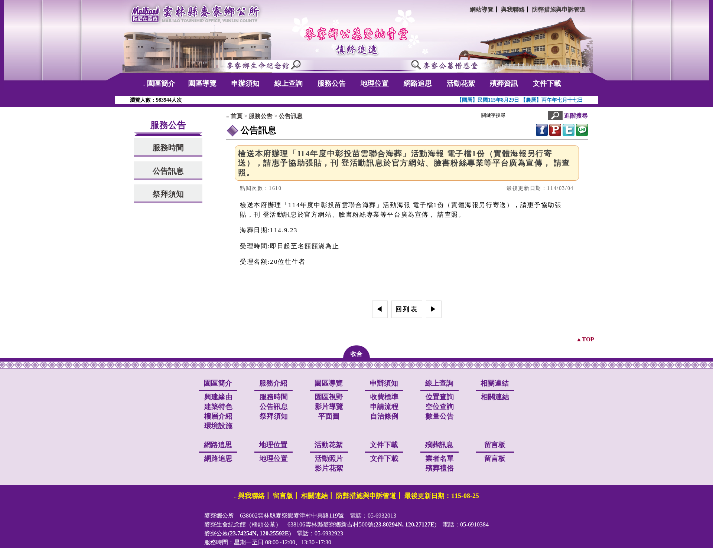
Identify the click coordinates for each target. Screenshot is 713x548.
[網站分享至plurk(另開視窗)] (555, 129)
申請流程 (384, 406)
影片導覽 (329, 406)
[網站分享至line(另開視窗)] (582, 129)
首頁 (236, 116)
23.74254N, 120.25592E (259, 533)
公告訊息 (168, 171)
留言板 (494, 458)
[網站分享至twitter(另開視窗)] (568, 129)
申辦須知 (245, 83)
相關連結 (495, 397)
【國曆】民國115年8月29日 (489, 100)
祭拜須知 (168, 194)
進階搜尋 (576, 115)
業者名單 (440, 458)
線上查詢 (288, 83)
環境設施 (218, 426)
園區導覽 (202, 83)
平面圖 (328, 416)
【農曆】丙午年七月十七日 (552, 100)
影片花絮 (329, 468)
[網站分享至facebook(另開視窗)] (542, 129)
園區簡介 (161, 83)
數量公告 (440, 416)
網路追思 (418, 83)
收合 (356, 354)
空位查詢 (440, 406)
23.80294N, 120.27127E (404, 524)
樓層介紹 (218, 416)
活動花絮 (461, 83)
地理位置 (375, 83)
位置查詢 (440, 397)
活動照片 (329, 458)
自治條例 (384, 416)
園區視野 (329, 397)
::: (144, 85)
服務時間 (168, 147)
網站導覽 (482, 9)
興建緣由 (218, 397)
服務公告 (332, 83)
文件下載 (547, 83)
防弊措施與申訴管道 (559, 9)
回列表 (406, 309)
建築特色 (218, 406)
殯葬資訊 (504, 83)
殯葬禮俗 (440, 468)
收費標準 (384, 397)
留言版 (283, 495)
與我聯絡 (513, 9)
